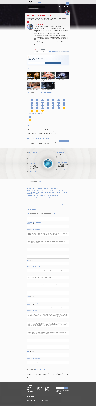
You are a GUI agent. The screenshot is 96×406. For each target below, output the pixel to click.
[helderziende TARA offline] (30, 26)
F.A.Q (28, 390)
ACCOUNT (67, 3)
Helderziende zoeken (39, 387)
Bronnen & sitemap (30, 396)
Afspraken (46, 388)
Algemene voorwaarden (30, 391)
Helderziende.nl (29, 403)
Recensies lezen (58, 79)
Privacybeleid (47, 390)
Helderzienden (29, 387)
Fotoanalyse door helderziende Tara (46, 79)
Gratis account (29, 389)
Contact (37, 390)
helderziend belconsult (32, 155)
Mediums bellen (47, 387)
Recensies (46, 389)
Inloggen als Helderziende (44, 400)
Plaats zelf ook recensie (30, 89)
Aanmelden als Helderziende (31, 400)
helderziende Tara (32, 223)
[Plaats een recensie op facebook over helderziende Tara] (27, 171)
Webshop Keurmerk (58, 391)
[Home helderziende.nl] (31, 385)
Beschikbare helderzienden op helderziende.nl (33, 79)
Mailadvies (37, 388)
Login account (38, 389)
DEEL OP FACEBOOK (33, 171)
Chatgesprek (29, 388)
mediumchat (41, 143)
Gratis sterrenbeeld (43, 89)
